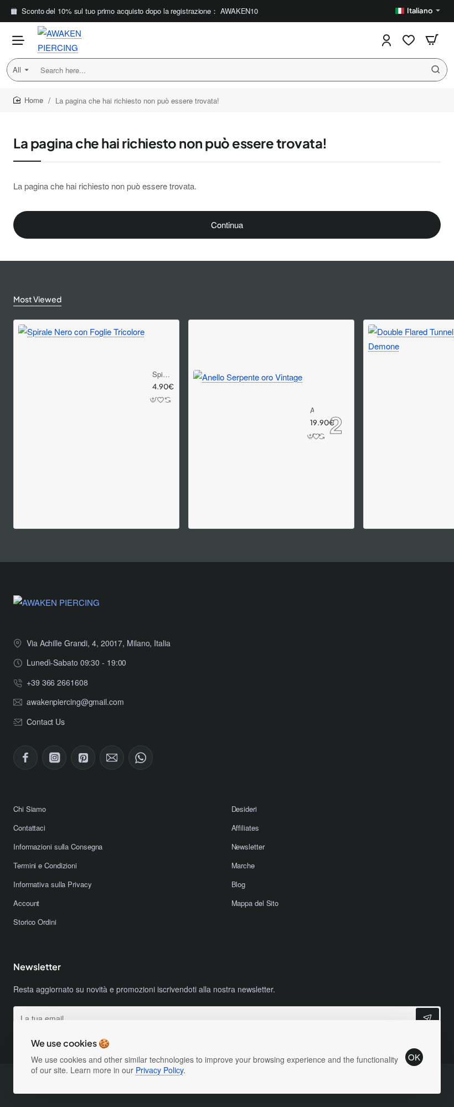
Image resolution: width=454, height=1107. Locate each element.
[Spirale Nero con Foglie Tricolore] (81, 388)
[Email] (112, 757)
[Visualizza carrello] (432, 40)
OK (414, 1057)
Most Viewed (37, 299)
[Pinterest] (83, 757)
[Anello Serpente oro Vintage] (247, 424)
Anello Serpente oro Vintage (312, 410)
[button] (154, 400)
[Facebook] (25, 757)
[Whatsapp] (140, 757)
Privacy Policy (159, 1069)
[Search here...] (436, 70)
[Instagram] (54, 757)
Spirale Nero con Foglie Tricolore (161, 374)
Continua (227, 224)
